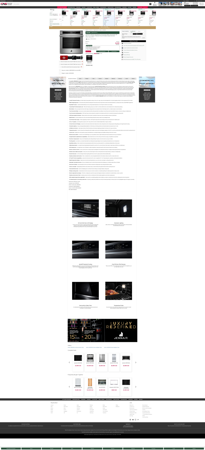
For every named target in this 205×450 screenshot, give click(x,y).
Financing (120, 78)
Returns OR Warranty (194, 5)
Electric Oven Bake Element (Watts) (54, 24)
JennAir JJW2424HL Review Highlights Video (111, 347)
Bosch (52, 408)
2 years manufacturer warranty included (131, 47)
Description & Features (72, 78)
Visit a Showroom (114, 51)
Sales (185, 2)
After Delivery (186, 4)
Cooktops (89, 7)
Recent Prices (117, 44)
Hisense (78, 408)
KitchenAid (79, 411)
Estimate (134, 33)
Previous (60, 58)
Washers (124, 7)
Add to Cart (88, 51)
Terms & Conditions (133, 409)
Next (83, 58)
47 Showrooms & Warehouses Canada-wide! (155, 4)
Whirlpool (117, 406)
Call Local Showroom (102, 51)
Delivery (133, 78)
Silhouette (105, 406)
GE (64, 412)
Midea (91, 406)
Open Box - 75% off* (142, 7)
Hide (53, 10)
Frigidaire (65, 411)
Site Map (131, 415)
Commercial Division (146, 412)
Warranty (113, 78)
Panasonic (92, 411)
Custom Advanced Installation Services (130, 50)
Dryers (129, 7)
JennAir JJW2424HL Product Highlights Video (94, 347)
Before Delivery (186, 3)
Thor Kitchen (105, 411)
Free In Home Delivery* (127, 43)
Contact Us (132, 406)
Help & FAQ (132, 414)
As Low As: (72, 16)
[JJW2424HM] (89, 58)
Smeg (104, 408)
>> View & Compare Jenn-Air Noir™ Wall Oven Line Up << (71, 61)
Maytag (91, 405)
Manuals (86, 78)
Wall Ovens (96, 7)
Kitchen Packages (62, 7)
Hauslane (78, 406)
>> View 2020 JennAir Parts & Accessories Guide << (70, 66)
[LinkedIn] (130, 420)
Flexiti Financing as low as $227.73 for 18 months (132, 59)
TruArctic (104, 412)
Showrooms (132, 408)
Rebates (106, 78)
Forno (65, 409)
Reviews (100, 78)
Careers (143, 409)
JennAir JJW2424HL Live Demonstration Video (76, 347)
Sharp (104, 405)
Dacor (65, 405)
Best (52, 406)
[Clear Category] (59, 15)
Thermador (105, 409)
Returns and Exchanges (146, 408)
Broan (52, 411)
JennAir (78, 409)
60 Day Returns (126, 52)
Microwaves (103, 7)
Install (127, 78)
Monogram (92, 409)
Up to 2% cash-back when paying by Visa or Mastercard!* (134, 45)
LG (77, 412)
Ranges (83, 7)
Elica (65, 408)
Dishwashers (118, 7)
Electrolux (66, 406)
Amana (52, 405)
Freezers (78, 7)
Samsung (91, 412)
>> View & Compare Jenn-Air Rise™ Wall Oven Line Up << (71, 64)
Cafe (52, 412)
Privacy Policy (132, 411)
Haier (78, 405)
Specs (80, 78)
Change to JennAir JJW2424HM (68, 73)
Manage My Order (187, 5)
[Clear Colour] (59, 14)
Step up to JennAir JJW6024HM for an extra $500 (71, 70)
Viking (117, 405)
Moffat (91, 408)
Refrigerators (71, 7)
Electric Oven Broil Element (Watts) (54, 23)
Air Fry (51, 25)
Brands (134, 7)
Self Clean (51, 21)
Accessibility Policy (146, 411)
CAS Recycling (145, 417)
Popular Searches (145, 406)
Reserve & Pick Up (127, 54)
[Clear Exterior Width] (59, 19)
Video (93, 78)
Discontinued (144, 405)
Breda (52, 409)
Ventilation (110, 7)
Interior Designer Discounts (128, 57)
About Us (131, 405)
